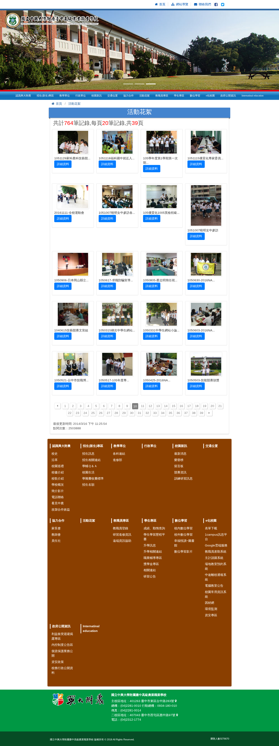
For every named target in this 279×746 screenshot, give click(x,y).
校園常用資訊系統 (215, 594)
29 (124, 413)
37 (186, 413)
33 (155, 413)
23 (77, 413)
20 (212, 406)
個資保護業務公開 (62, 653)
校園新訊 (96, 95)
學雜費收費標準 (93, 478)
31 (139, 413)
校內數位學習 (183, 528)
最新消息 (180, 453)
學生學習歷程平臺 (154, 537)
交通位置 (112, 95)
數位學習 (195, 95)
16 (181, 406)
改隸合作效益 (61, 509)
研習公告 (150, 576)
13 (158, 406)
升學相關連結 (153, 551)
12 (150, 406)
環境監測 (211, 609)
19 (204, 406)
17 (189, 406)
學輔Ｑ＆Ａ (89, 466)
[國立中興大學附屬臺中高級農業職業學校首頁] (53, 20)
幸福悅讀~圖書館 (184, 543)
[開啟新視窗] (216, 4)
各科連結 (119, 453)
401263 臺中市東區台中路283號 (152, 701)
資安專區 (211, 615)
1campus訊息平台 (216, 537)
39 (201, 413)
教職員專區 (161, 95)
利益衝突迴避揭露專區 (62, 636)
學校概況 (58, 484)
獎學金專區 (151, 564)
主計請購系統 (214, 558)
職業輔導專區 (153, 558)
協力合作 (128, 95)
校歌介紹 (58, 478)
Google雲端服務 (216, 545)
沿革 (55, 460)
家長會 (56, 528)
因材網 (209, 602)
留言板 (178, 466)
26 (101, 413)
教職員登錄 (120, 528)
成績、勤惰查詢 (154, 528)
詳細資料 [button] (63, 164)
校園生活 (88, 472)
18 (197, 406)
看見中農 (58, 503)
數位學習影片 (183, 551)
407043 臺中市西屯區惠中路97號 (153, 715)
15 (173, 406)
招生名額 (88, 484)
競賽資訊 (180, 472)
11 (142, 406)
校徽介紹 (58, 472)
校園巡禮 (58, 466)
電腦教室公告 (214, 585)
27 (108, 413)
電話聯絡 (58, 497)
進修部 (117, 460)
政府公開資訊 (228, 95)
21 (220, 406)
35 (170, 413)
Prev (4, 50)
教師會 (56, 534)
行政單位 (80, 95)
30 (132, 413)
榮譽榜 (178, 460)
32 (147, 413)
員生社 (56, 540)
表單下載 (211, 528)
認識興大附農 (23, 95)
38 (194, 413)
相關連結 (150, 570)
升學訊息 (150, 545)
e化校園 (210, 95)
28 (116, 413)
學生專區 (179, 95)
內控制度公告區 (62, 644)
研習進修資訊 (122, 534)
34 (163, 413)
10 (135, 406)
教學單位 (64, 95)
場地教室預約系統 (215, 566)
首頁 (59, 103)
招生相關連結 (91, 460)
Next (274, 50)
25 (93, 413)
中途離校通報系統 (215, 577)
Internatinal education (253, 95)
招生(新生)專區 (45, 95)
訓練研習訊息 (183, 478)
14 (166, 406)
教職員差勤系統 (215, 551)
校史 (55, 453)
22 (70, 413)
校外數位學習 (183, 534)
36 (178, 413)
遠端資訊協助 (122, 540)
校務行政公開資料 (62, 670)
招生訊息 (88, 453)
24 (85, 413)
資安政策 (58, 662)
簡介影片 (58, 491)
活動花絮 (144, 95)
